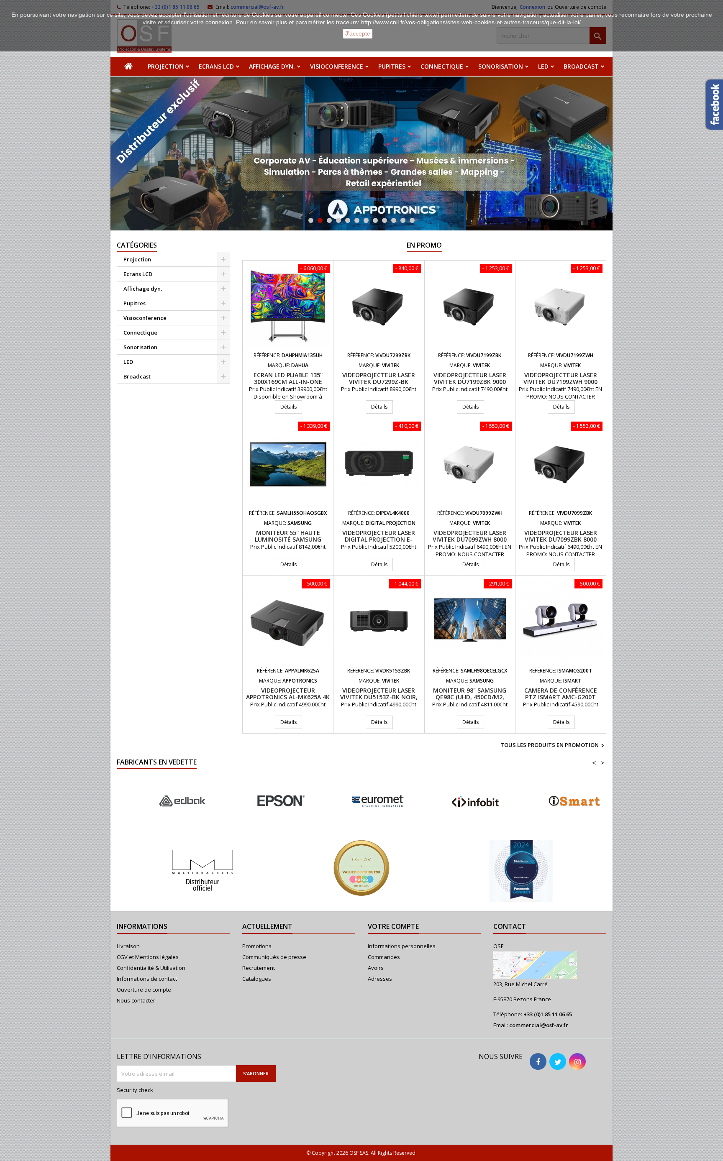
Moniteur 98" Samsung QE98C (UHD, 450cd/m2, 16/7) (469, 697)
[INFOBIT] (363, 801)
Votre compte (393, 926)
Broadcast (581, 66)
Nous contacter (136, 1000)
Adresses (380, 978)
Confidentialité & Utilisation (151, 968)
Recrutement (258, 968)
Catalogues (256, 978)
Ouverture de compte (144, 989)
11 (402, 220)
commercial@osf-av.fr (538, 1025)
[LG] (559, 801)
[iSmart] (461, 801)
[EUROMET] (265, 801)
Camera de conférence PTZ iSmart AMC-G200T (560, 693)
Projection (166, 66)
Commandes (384, 957)
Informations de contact (147, 978)
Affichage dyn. (272, 66)
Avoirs (376, 968)
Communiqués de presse (274, 957)
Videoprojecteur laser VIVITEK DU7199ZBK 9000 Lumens (469, 381)
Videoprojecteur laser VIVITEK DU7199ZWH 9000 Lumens (560, 381)
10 (393, 220)
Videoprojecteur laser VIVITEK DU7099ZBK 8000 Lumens (560, 539)
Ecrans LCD (216, 66)
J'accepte (357, 33)
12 (412, 220)
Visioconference (336, 66)
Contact (509, 926)
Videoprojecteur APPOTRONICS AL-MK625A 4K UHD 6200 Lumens (288, 697)
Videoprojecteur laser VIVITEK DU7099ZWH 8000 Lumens (470, 539)
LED (543, 66)
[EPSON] (167, 801)
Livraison (128, 946)
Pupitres (391, 66)
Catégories (137, 245)
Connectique (441, 66)
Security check (135, 1090)
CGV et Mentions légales (148, 957)
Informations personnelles (402, 946)
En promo (424, 245)
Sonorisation (500, 66)
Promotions (257, 946)
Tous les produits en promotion (553, 745)
